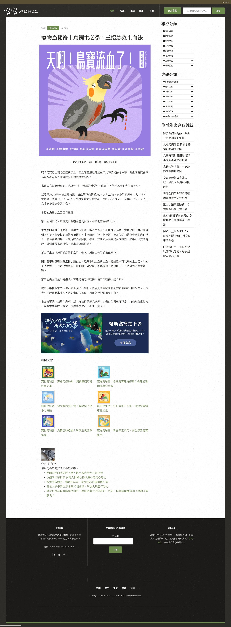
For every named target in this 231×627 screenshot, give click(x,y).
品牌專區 (169, 60)
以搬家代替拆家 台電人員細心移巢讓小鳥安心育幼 (76, 477)
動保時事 (169, 31)
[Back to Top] (222, 618)
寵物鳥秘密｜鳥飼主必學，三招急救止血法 (92, 37)
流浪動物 (169, 106)
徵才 (124, 588)
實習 (115, 588)
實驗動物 (169, 96)
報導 (112, 10)
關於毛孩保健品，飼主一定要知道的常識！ (176, 135)
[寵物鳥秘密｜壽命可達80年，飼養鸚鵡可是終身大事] (67, 372)
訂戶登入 (226, 2)
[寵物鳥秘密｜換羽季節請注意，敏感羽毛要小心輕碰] (67, 397)
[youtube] (59, 554)
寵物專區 (169, 40)
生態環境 (169, 111)
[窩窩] (21, 11)
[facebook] (54, 554)
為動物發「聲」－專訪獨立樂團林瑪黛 (176, 169)
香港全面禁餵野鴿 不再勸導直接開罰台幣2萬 (176, 195)
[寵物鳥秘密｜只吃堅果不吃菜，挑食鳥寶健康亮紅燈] (123, 397)
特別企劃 (169, 65)
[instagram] (64, 554)
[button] (177, 31)
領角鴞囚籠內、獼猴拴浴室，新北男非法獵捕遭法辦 (77, 482)
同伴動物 (169, 91)
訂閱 (115, 549)
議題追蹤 (169, 36)
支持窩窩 (172, 10)
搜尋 (218, 10)
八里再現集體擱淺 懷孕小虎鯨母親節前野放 (176, 157)
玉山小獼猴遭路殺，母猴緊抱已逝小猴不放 (176, 206)
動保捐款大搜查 (171, 81)
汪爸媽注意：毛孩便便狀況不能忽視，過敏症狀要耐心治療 (176, 251)
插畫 (141, 10)
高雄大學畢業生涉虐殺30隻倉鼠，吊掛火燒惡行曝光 (77, 486)
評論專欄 (169, 50)
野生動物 (169, 86)
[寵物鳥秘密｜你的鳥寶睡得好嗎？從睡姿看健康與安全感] (123, 372)
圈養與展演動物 (171, 116)
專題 (122, 10)
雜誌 (132, 10)
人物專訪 (169, 45)
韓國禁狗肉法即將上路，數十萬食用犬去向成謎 (75, 473)
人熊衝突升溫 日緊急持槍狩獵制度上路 (176, 146)
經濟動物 (169, 101)
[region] (95, 333)
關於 (107, 588)
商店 (132, 588)
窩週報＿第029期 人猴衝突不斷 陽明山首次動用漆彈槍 (176, 235)
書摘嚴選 (169, 55)
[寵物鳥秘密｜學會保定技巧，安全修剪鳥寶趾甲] (123, 421)
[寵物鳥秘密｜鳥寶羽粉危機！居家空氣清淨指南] (67, 421)
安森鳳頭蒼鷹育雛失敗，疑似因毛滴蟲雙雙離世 (176, 182)
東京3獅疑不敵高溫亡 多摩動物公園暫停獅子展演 (177, 220)
